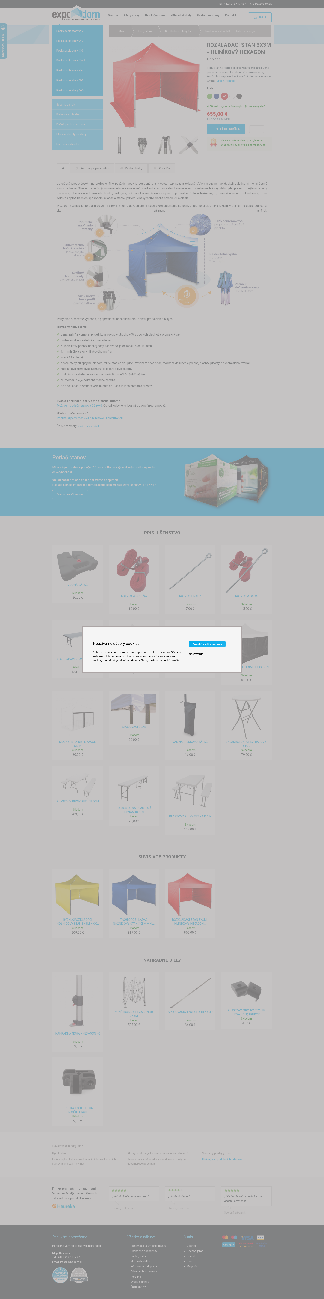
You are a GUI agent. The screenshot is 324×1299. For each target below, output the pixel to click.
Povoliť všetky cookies (207, 644)
